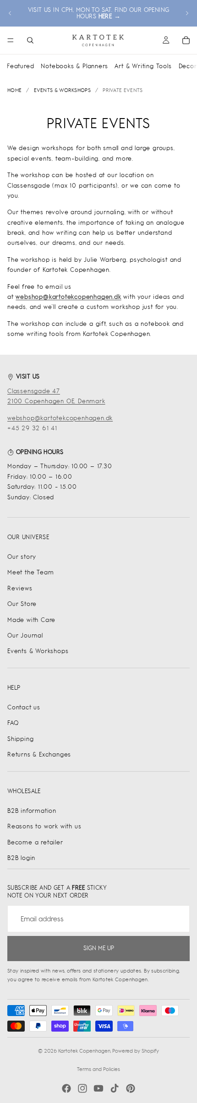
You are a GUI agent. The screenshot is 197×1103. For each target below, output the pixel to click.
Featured (20, 66)
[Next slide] (187, 13)
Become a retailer (35, 842)
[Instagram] (82, 1088)
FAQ (12, 722)
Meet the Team (30, 572)
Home (14, 90)
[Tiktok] (114, 1088)
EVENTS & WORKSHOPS (62, 90)
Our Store (22, 603)
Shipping (20, 738)
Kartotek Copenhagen (84, 1051)
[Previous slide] (10, 13)
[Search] (30, 40)
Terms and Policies (98, 1069)
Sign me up (98, 948)
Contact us (23, 707)
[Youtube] (98, 1088)
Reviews (20, 588)
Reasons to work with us (44, 826)
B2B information (31, 810)
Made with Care (31, 619)
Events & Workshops (37, 651)
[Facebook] (66, 1088)
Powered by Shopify (135, 1051)
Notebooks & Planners (74, 66)
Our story (21, 556)
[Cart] (186, 40)
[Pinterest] (130, 1088)
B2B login (21, 857)
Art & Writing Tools (143, 66)
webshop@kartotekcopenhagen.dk (60, 418)
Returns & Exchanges (39, 754)
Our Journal (25, 635)
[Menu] (10, 40)
